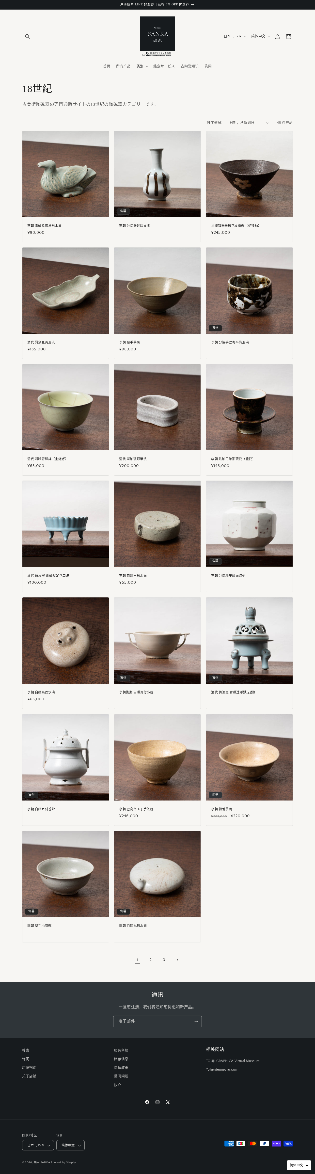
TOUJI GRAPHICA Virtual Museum (233, 1061)
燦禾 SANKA (42, 1162)
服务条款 (121, 1050)
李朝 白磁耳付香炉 (41, 809)
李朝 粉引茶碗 (221, 809)
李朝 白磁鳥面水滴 (41, 692)
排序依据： (216, 123)
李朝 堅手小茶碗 (39, 925)
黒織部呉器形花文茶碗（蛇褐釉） (236, 225)
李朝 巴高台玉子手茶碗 (136, 809)
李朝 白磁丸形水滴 (133, 925)
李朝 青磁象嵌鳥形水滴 (44, 225)
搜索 (25, 1050)
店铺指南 (29, 1068)
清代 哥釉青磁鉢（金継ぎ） (47, 459)
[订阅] (196, 1021)
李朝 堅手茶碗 (129, 342)
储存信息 (121, 1059)
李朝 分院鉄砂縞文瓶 (134, 225)
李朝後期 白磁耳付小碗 (136, 692)
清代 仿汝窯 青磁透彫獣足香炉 (233, 692)
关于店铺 (29, 1076)
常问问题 (121, 1076)
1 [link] (137, 960)
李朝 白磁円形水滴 (133, 575)
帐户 (117, 1085)
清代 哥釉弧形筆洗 (133, 459)
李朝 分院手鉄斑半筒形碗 (230, 342)
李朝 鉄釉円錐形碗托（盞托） (233, 459)
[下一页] (177, 960)
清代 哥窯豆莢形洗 (41, 342)
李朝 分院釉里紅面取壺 (228, 575)
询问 (25, 1059)
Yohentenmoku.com (222, 1070)
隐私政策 (121, 1068)
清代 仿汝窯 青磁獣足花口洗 (48, 575)
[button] (27, 36)
